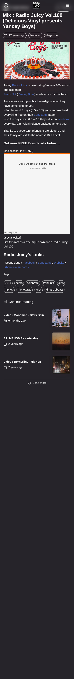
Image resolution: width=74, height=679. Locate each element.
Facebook (29, 262)
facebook (63, 119)
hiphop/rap (24, 289)
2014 (8, 283)
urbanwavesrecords (16, 267)
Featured (35, 35)
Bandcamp (41, 114)
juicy (38, 289)
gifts (61, 283)
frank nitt (48, 283)
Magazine (51, 35)
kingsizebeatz (54, 289)
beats (19, 283)
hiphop (9, 289)
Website (59, 262)
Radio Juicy (19, 85)
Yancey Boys (26, 94)
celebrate (33, 283)
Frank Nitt (10, 94)
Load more (40, 383)
